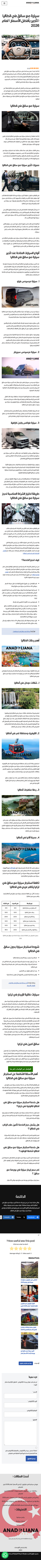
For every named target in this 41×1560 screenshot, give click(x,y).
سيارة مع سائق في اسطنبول (21, 631)
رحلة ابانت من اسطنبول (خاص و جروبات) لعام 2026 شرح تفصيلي (20, 1492)
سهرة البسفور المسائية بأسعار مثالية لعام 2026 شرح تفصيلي (20, 1505)
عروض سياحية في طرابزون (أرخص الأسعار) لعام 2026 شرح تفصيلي (20, 1485)
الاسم (35, 1392)
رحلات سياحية (21, 1525)
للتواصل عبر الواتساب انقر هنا (20, 1069)
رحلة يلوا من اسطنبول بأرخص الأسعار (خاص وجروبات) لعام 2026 (20, 1501)
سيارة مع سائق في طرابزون (26, 1363)
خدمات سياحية (20, 1521)
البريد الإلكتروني (32, 1401)
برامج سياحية (20, 1517)
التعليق (34, 1419)
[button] (5, 1555)
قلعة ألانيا (12, 868)
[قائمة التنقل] (4, 3)
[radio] (29, 1248)
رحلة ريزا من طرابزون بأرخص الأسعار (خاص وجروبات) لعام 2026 (20, 1497)
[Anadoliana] (32, 3)
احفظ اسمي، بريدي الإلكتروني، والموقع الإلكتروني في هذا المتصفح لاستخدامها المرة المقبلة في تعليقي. (21, 1452)
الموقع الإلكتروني (32, 1410)
